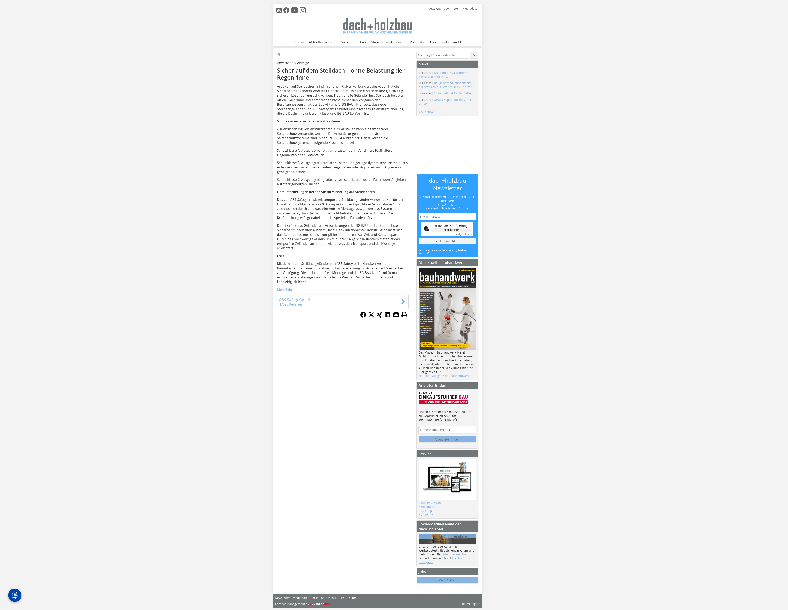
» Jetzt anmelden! (447, 241)
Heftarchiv (426, 514)
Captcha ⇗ (463, 234)
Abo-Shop (425, 511)
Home (299, 42)
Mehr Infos (285, 289)
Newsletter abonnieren (444, 8)
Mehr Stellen (447, 580)
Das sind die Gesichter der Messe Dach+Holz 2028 (445, 75)
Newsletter (282, 598)
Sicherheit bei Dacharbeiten (446, 93)
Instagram (426, 562)
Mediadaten (471, 8)
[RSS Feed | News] (279, 10)
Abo (433, 42)
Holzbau (359, 42)
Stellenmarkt (451, 42)
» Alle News (426, 112)
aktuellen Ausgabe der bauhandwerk (444, 376)
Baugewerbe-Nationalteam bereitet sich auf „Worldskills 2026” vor (445, 85)
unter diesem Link (453, 554)
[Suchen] (474, 55)
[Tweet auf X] (371, 316)
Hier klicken (452, 230)
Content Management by (292, 604)
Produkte (417, 42)
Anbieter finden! (448, 439)
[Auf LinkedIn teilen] (388, 316)
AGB (315, 598)
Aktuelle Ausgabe (430, 503)
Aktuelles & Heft (322, 42)
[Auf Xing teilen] (380, 316)
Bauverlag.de (471, 604)
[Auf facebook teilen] (363, 316)
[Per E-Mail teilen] (396, 315)
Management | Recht (388, 42)
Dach (344, 42)
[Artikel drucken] (404, 315)
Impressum (349, 598)
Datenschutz (329, 598)
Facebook (458, 558)
